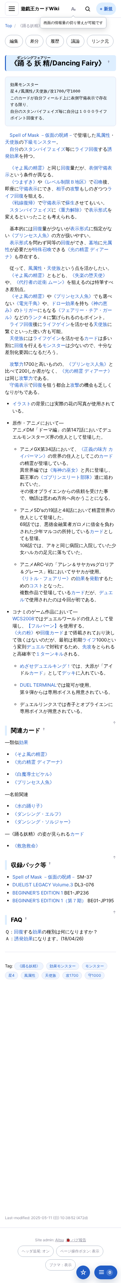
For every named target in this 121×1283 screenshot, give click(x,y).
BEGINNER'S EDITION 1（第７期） (49, 901)
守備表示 (28, 189)
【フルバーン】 (42, 626)
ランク (35, 317)
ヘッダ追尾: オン (36, 1251)
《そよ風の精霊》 (28, 168)
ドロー (58, 303)
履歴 (55, 41)
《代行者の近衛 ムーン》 (40, 282)
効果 (70, 303)
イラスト (21, 404)
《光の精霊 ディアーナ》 (86, 371)
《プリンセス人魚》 (31, 235)
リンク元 (100, 41)
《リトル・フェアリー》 (45, 578)
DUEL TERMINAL (38, 685)
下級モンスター (40, 142)
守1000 (94, 975)
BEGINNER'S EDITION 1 (37, 893)
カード (91, 338)
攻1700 (72, 975)
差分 (34, 41)
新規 (108, 8)
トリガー (28, 310)
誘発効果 (23, 939)
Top (8, 25)
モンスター (53, 345)
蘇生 (70, 203)
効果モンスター (63, 966)
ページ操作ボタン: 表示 (79, 1251)
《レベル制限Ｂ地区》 (65, 182)
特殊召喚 (42, 249)
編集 (14, 41)
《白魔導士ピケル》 (33, 774)
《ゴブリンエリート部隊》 (66, 477)
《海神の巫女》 (64, 470)
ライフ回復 (86, 149)
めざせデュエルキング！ (45, 666)
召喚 (98, 182)
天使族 (12, 142)
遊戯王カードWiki (40, 9)
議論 (75, 41)
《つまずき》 (24, 182)
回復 (65, 168)
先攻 (87, 647)
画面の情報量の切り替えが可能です (73, 22)
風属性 (103, 135)
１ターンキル (50, 654)
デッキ (69, 673)
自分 (14, 149)
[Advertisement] (60, 1044)
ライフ (89, 640)
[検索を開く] (88, 8)
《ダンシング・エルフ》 (38, 814)
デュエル (35, 647)
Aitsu (59, 1240)
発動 (94, 578)
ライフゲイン (56, 324)
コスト (36, 586)
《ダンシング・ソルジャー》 (42, 822)
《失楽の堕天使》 (88, 275)
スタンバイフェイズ (44, 149)
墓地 (93, 243)
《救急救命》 (26, 846)
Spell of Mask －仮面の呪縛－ (41, 135)
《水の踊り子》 (28, 806)
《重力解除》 (70, 210)
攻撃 (74, 189)
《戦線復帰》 (24, 203)
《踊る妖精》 (29, 966)
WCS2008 (23, 619)
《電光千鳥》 (28, 303)
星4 (11, 975)
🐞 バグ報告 (76, 1240)
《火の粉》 (24, 633)
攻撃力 (17, 364)
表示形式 (98, 210)
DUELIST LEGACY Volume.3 (42, 885)
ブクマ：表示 (60, 1264)
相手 (60, 189)
